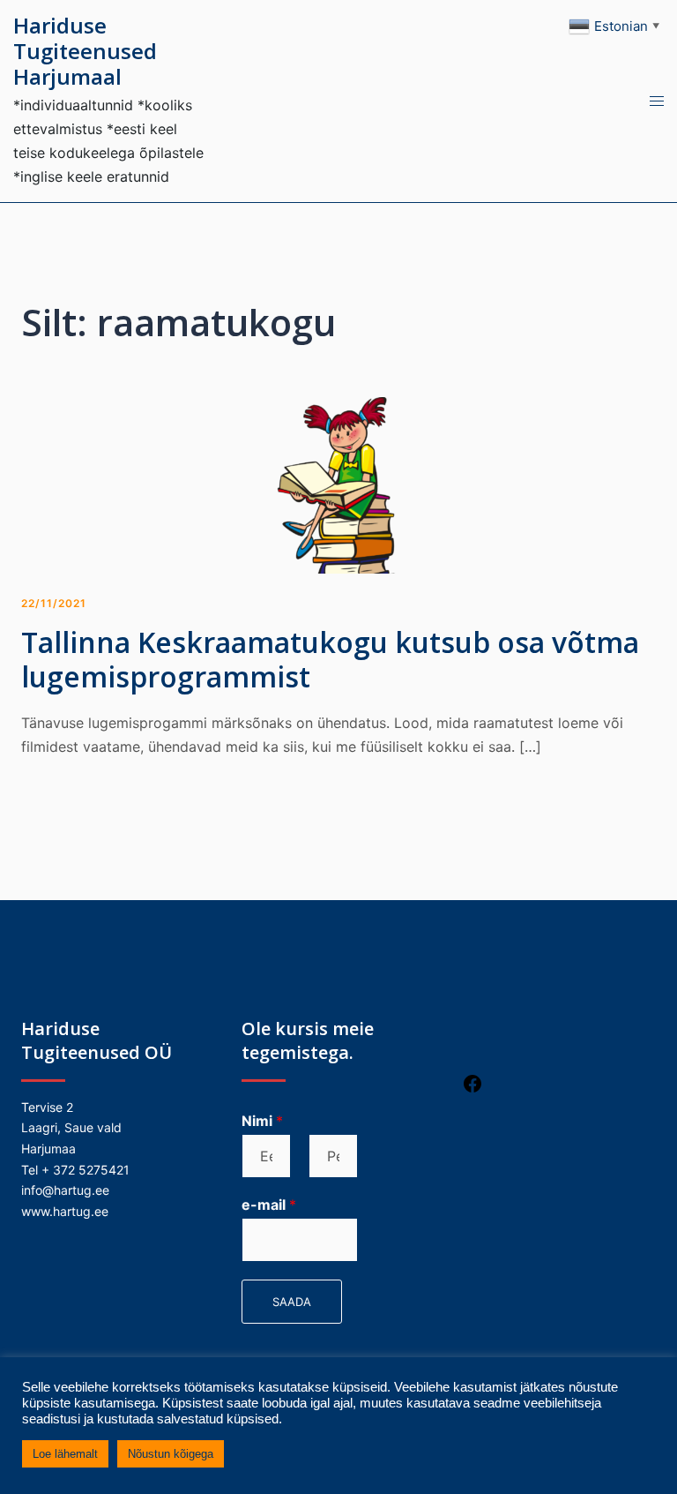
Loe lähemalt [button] (65, 1453)
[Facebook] (472, 1089)
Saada (291, 1302)
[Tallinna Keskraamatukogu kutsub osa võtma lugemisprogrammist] (338, 484)
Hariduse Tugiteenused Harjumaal (85, 51)
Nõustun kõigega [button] (170, 1453)
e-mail (269, 1204)
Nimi (262, 1121)
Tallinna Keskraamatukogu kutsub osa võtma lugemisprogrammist (330, 658)
